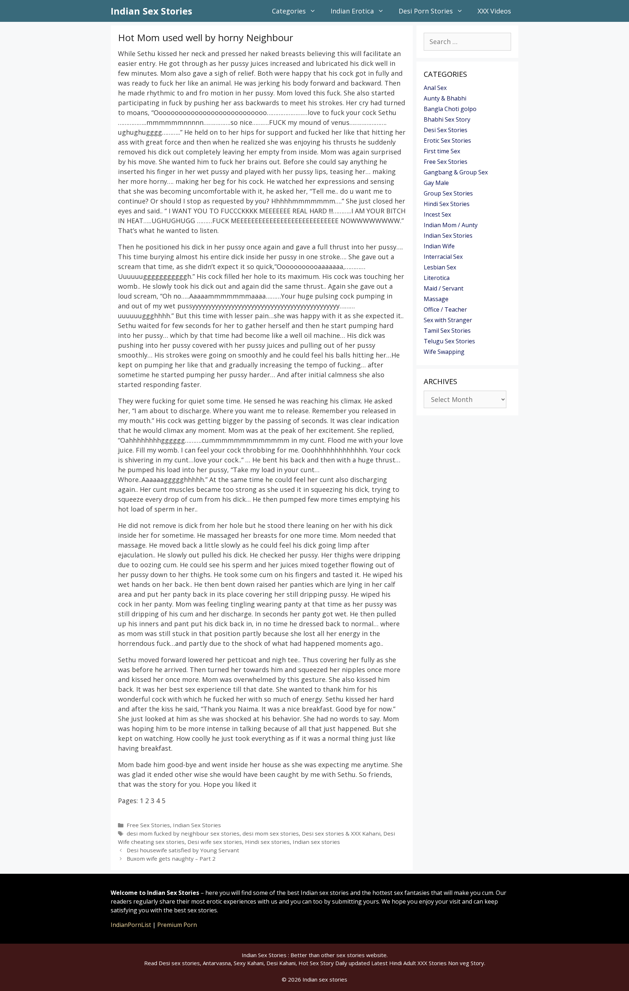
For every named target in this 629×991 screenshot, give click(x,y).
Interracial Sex (443, 257)
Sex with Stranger (448, 320)
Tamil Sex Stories (447, 331)
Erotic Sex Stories (447, 141)
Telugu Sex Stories (449, 341)
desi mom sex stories (270, 833)
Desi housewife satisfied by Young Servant (183, 850)
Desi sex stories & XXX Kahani (341, 833)
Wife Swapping (444, 352)
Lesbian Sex (440, 267)
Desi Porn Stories (426, 11)
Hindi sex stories (267, 841)
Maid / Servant (443, 288)
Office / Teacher (445, 309)
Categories (289, 11)
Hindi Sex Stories (447, 204)
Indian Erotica (352, 11)
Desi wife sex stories (214, 841)
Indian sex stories (316, 841)
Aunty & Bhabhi (445, 98)
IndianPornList (131, 925)
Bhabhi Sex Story (447, 119)
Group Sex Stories (448, 193)
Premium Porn (177, 925)
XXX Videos (494, 11)
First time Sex (442, 151)
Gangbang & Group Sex (456, 172)
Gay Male (436, 183)
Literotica (437, 278)
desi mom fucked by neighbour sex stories (183, 833)
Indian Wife (439, 246)
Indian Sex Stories (151, 11)
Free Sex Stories (148, 825)
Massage (436, 299)
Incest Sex (437, 214)
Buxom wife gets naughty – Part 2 (171, 858)
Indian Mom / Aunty (451, 225)
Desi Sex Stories (445, 130)
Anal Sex (435, 88)
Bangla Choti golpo (450, 109)
